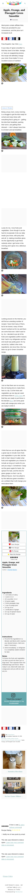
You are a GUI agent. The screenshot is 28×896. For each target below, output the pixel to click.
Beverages (4, 738)
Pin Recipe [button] (15, 551)
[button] (11, 557)
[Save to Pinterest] (4, 38)
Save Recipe (15, 544)
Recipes (16, 738)
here (11, 401)
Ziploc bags (19, 396)
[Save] (2, 84)
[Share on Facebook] (11, 38)
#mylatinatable (13, 703)
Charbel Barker (12, 570)
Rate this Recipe (14, 554)
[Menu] (3, 3)
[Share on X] (17, 38)
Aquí (20, 44)
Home (2, 740)
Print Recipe (15, 548)
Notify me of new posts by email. (14, 834)
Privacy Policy (8, 876)
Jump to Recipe (7, 108)
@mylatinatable (15, 701)
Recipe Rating (6, 830)
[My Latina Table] (14, 3)
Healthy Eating (10, 738)
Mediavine (19, 892)
